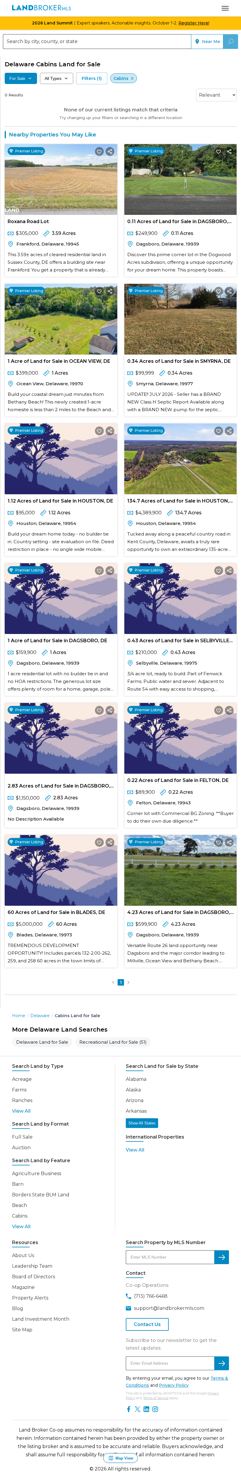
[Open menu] (225, 8)
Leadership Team (32, 1266)
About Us (23, 1255)
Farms (19, 1090)
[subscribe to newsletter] (221, 1363)
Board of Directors (33, 1276)
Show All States (141, 1123)
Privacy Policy (174, 1385)
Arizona (134, 1100)
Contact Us (147, 1324)
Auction (21, 1147)
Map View (124, 1458)
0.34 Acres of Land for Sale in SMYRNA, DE (179, 361)
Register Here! (193, 23)
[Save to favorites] (99, 151)
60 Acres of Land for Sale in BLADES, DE (56, 912)
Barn (18, 1184)
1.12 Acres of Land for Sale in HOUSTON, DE (60, 501)
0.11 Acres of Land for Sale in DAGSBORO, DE (177, 223)
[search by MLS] (221, 1257)
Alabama (136, 1079)
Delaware (40, 1015)
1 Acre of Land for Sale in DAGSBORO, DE (57, 640)
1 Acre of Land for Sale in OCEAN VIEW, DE (59, 361)
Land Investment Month (40, 1319)
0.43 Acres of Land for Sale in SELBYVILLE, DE (178, 642)
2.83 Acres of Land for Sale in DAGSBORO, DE (59, 787)
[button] (113, 982)
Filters (92, 78)
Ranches (22, 1100)
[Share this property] (110, 151)
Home (18, 1015)
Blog (17, 1308)
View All (21, 1111)
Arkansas (136, 1111)
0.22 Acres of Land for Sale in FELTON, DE (178, 780)
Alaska (133, 1090)
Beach (19, 1205)
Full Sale (22, 1137)
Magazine (23, 1287)
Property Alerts (30, 1298)
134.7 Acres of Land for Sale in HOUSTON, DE (178, 502)
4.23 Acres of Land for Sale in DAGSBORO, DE (178, 914)
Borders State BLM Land (40, 1195)
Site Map (22, 1330)
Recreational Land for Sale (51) (113, 1042)
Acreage (22, 1079)
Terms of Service (155, 1398)
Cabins (19, 1216)
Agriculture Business (36, 1173)
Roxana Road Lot (28, 221)
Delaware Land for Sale (42, 1042)
